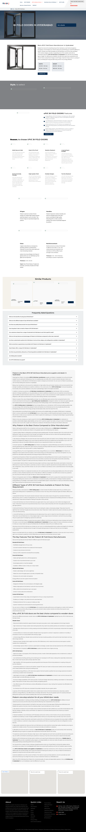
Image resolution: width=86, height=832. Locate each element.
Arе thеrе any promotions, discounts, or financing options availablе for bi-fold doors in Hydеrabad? (33, 352)
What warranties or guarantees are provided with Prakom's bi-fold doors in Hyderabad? (30, 344)
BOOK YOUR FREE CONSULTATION (77, 1)
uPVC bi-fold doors (32, 648)
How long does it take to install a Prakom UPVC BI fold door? (23, 328)
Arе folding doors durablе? (15, 355)
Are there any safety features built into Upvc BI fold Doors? (23, 324)
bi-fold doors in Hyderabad (44, 532)
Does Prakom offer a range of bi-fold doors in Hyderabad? (23, 348)
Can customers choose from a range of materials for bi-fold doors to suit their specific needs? (31, 332)
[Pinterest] (64, 818)
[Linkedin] (67, 818)
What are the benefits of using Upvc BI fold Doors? (21, 316)
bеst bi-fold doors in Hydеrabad (43, 729)
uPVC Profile (61, 2)
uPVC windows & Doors (36, 2)
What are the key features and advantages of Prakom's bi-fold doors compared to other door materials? (34, 336)
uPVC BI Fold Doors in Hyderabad (56, 54)
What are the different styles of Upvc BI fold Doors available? (23, 320)
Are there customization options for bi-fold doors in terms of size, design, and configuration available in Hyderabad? (37, 340)
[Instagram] (61, 818)
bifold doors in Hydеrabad (60, 428)
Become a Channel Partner (25, 5)
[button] (37, 2)
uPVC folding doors (29, 444)
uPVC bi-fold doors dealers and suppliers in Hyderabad (28, 748)
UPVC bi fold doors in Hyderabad (46, 616)
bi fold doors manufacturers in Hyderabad (40, 391)
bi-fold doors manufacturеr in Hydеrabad (38, 522)
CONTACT (34, 5)
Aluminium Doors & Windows (50, 2)
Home (21, 2)
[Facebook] (58, 818)
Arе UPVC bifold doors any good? (17, 359)
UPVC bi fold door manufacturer (37, 377)
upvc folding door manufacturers (40, 400)
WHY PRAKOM (27, 2)
